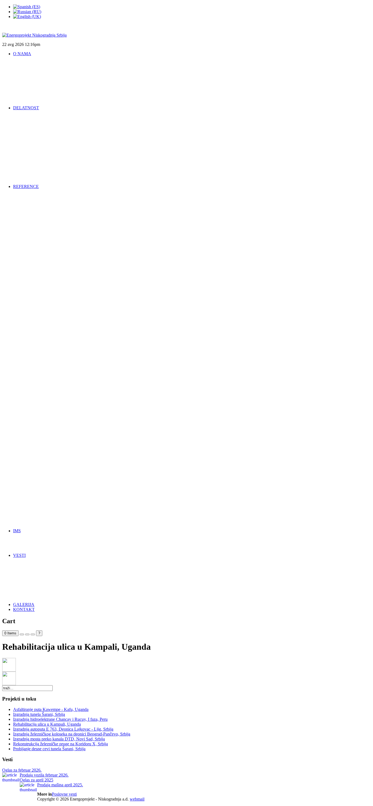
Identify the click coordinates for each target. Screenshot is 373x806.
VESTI (19, 555)
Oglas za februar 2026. (22, 770)
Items (10, 633)
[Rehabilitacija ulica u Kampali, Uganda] (9, 670)
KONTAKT (24, 609)
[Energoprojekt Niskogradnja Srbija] (34, 35)
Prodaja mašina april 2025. (60, 785)
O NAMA (22, 53)
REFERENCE (26, 186)
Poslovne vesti (64, 794)
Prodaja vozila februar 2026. (44, 775)
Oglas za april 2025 (36, 780)
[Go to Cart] (22, 634)
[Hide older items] (33, 634)
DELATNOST (26, 107)
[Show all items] (27, 634)
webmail (137, 799)
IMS (17, 530)
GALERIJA (23, 604)
